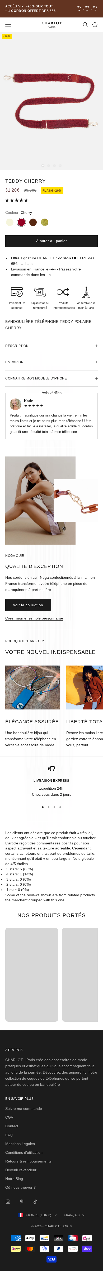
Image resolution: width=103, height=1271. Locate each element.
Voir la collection (28, 605)
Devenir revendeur (20, 1170)
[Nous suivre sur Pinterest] (21, 1201)
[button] (17, 200)
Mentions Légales (20, 1144)
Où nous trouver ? (20, 1187)
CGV (9, 1117)
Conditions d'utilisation (24, 1152)
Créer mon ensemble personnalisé (34, 618)
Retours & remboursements (28, 1161)
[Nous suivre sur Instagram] (8, 1201)
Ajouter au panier (51, 241)
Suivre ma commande (23, 1108)
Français (71, 1215)
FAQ (9, 1135)
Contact (11, 1126)
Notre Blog (14, 1179)
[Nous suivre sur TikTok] (35, 1201)
